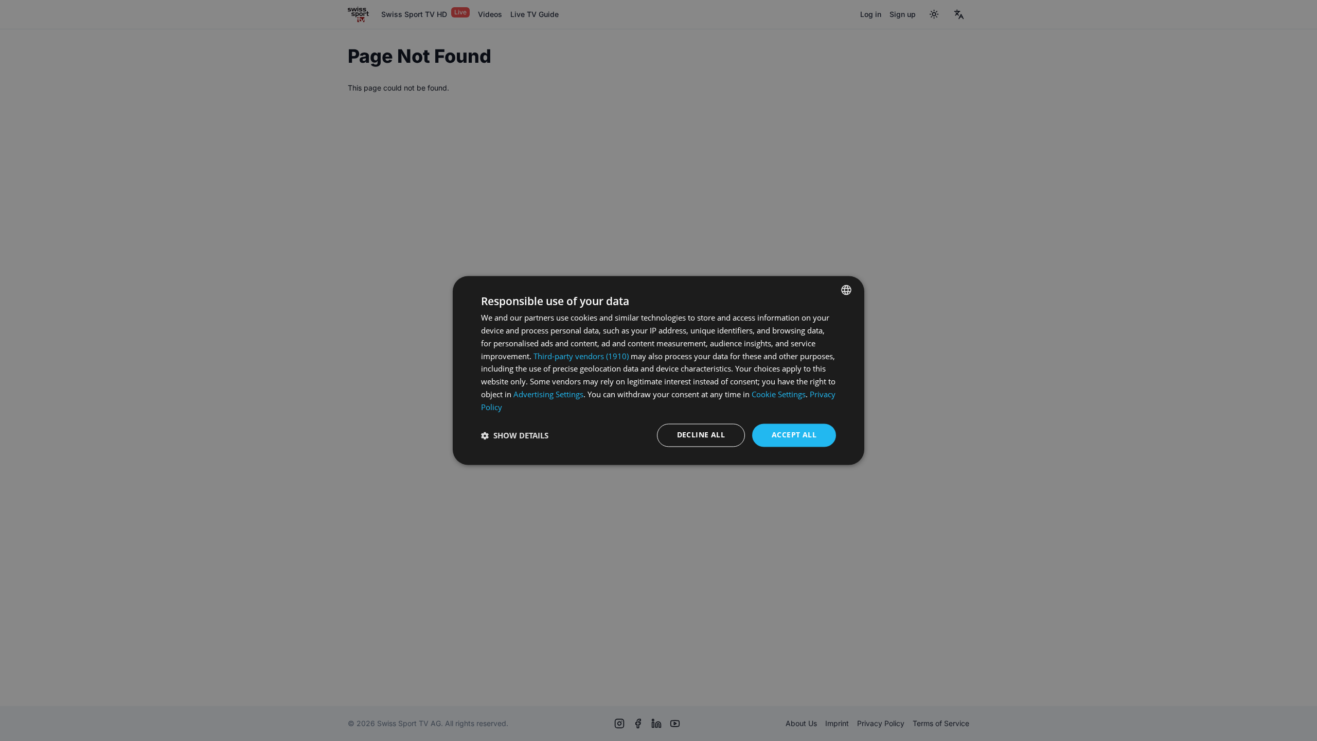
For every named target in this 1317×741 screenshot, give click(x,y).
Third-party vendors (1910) (581, 356)
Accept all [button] (794, 435)
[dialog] (658, 370)
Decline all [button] (701, 435)
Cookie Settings (779, 394)
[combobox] (846, 290)
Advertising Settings (548, 394)
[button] (514, 435)
